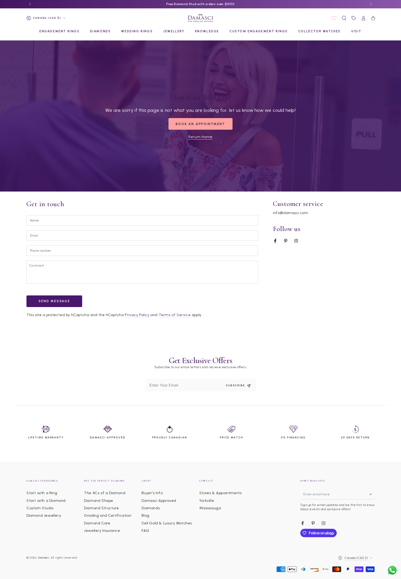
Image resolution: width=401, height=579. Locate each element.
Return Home (200, 137)
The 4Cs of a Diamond (104, 493)
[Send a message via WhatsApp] (392, 570)
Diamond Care (97, 523)
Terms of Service (175, 315)
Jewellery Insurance (102, 530)
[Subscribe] (372, 494)
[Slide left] (30, 4)
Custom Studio (40, 508)
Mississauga (210, 508)
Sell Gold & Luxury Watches (167, 523)
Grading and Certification (107, 515)
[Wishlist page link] (334, 18)
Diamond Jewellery (43, 515)
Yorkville (206, 500)
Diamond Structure (101, 508)
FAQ (145, 530)
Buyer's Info (152, 493)
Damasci (43, 557)
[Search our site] (344, 18)
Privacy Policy (137, 315)
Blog (145, 515)
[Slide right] (371, 4)
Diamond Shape (98, 500)
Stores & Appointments (220, 493)
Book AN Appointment (200, 124)
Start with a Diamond (46, 500)
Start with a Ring (41, 493)
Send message (54, 301)
